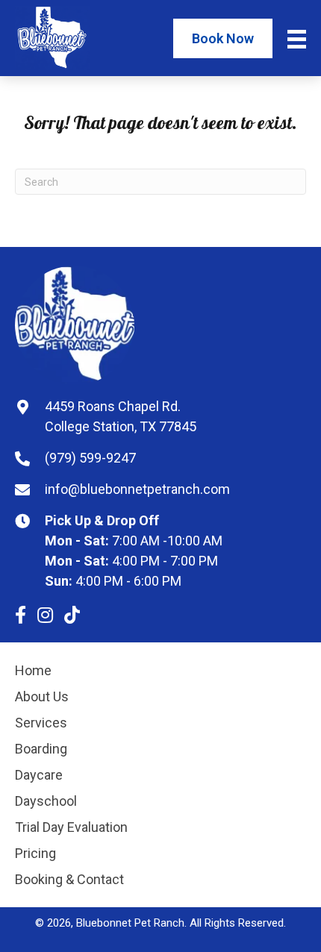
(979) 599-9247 (90, 458)
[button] (20, 615)
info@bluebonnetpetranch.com (137, 489)
